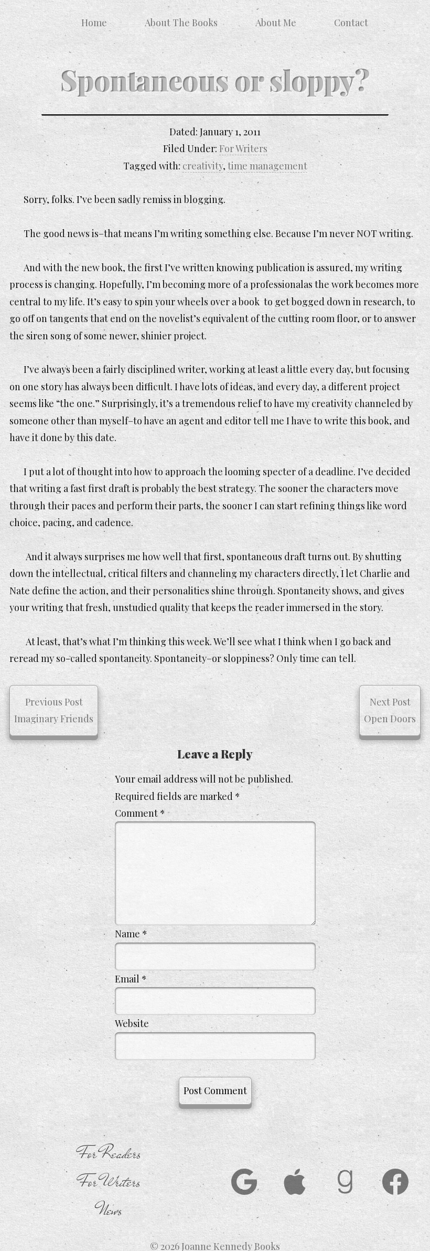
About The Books (181, 22)
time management (267, 165)
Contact (351, 22)
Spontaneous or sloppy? (215, 80)
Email (131, 978)
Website (132, 1023)
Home (94, 22)
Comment (140, 813)
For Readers (110, 1154)
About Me (275, 22)
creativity (202, 165)
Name (131, 933)
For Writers (243, 148)
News (110, 1210)
